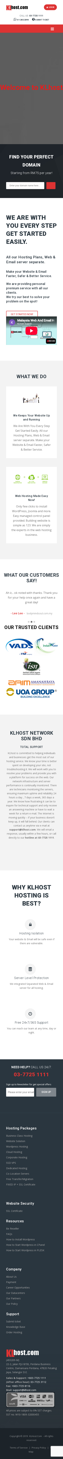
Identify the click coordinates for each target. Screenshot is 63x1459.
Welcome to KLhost (31, 87)
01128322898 (22, 20)
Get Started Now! (22, 314)
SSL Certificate (14, 1211)
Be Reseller (12, 1228)
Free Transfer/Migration (19, 1179)
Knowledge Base (15, 1327)
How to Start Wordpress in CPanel (25, 1244)
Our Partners (13, 1298)
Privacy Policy (39, 1447)
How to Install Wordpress (20, 1239)
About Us (11, 1276)
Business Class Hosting (19, 1135)
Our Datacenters (15, 1293)
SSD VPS (11, 1162)
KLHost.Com (35, 1436)
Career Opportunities (18, 1287)
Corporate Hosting (16, 1157)
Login (51, 7)
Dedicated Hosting (16, 1168)
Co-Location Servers (17, 1173)
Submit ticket (13, 1321)
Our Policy (12, 1303)
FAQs (9, 1234)
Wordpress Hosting (17, 1146)
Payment (11, 1282)
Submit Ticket (42, 20)
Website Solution (15, 1141)
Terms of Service (19, 1447)
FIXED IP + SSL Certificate (20, 1184)
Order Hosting (14, 1332)
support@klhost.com (24, 1390)
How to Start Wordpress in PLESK (25, 1250)
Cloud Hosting (14, 1152)
